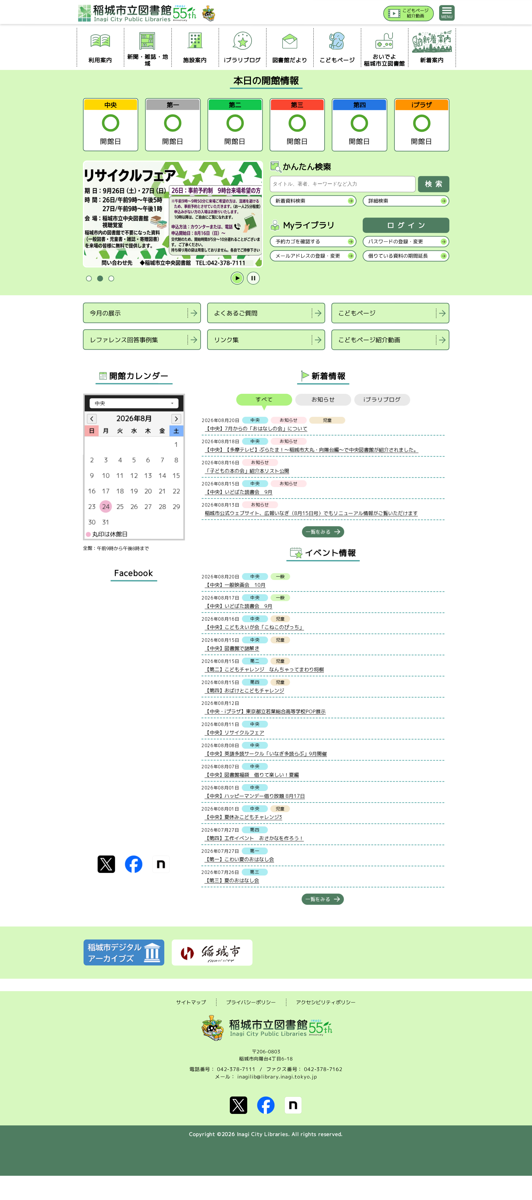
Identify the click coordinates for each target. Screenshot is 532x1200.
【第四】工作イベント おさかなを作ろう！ (254, 837)
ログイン (407, 225)
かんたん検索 (307, 166)
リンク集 (226, 339)
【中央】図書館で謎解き (231, 648)
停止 (253, 278)
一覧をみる (318, 531)
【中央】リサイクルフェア (234, 732)
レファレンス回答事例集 (123, 339)
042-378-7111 (236, 1069)
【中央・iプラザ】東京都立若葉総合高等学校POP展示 (264, 711)
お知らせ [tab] (323, 399)
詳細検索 (378, 200)
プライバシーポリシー (251, 1002)
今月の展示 (105, 312)
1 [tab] (88, 278)
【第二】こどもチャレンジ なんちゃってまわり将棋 (264, 669)
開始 (236, 278)
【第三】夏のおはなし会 (231, 880)
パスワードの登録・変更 (395, 241)
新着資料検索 (290, 200)
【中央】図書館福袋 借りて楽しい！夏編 (251, 774)
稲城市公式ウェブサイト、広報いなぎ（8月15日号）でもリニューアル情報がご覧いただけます (311, 513)
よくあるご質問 (235, 313)
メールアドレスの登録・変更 (307, 255)
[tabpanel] (172, 214)
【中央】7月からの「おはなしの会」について (256, 428)
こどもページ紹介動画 (369, 339)
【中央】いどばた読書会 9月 (238, 491)
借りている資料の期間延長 (398, 255)
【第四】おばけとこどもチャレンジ (244, 690)
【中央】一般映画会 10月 (235, 584)
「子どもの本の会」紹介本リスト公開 (247, 470)
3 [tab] (111, 278)
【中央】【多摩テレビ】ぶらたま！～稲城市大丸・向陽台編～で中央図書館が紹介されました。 (311, 449)
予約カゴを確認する (297, 241)
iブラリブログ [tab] (382, 399)
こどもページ (356, 313)
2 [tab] (100, 278)
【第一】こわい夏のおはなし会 (239, 859)
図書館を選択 (83, 357)
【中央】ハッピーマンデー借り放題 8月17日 (254, 795)
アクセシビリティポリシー (326, 1002)
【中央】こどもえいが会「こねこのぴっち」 (254, 626)
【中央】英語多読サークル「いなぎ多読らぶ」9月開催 (265, 753)
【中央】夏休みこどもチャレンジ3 (243, 816)
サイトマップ (191, 1002)
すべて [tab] (264, 399)
